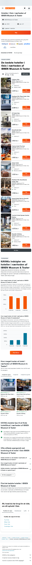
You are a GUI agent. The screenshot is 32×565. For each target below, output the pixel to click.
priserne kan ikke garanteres (8, 550)
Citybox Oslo (15, 79)
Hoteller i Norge (24, 537)
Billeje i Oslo (7, 522)
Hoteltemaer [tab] (18, 511)
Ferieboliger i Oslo (8, 526)
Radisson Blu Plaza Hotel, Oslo (21, 96)
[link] (16, 353)
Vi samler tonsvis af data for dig (10, 558)
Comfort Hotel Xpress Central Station (20, 216)
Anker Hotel (15, 163)
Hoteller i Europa (15, 537)
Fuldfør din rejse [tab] (7, 511)
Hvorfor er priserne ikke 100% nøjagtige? (13, 560)
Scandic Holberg (17, 234)
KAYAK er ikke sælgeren (8, 555)
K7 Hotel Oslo (16, 113)
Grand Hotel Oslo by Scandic (20, 198)
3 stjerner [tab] (15, 374)
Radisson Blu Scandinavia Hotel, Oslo (19, 180)
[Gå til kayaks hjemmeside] (10, 8)
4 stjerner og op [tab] (6, 374)
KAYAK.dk (4, 537)
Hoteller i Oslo (5, 539)
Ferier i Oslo (7, 524)
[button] (2, 8)
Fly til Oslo (6, 520)
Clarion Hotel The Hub (18, 146)
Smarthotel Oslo (16, 130)
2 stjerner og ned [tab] (25, 374)
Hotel (9, 537)
